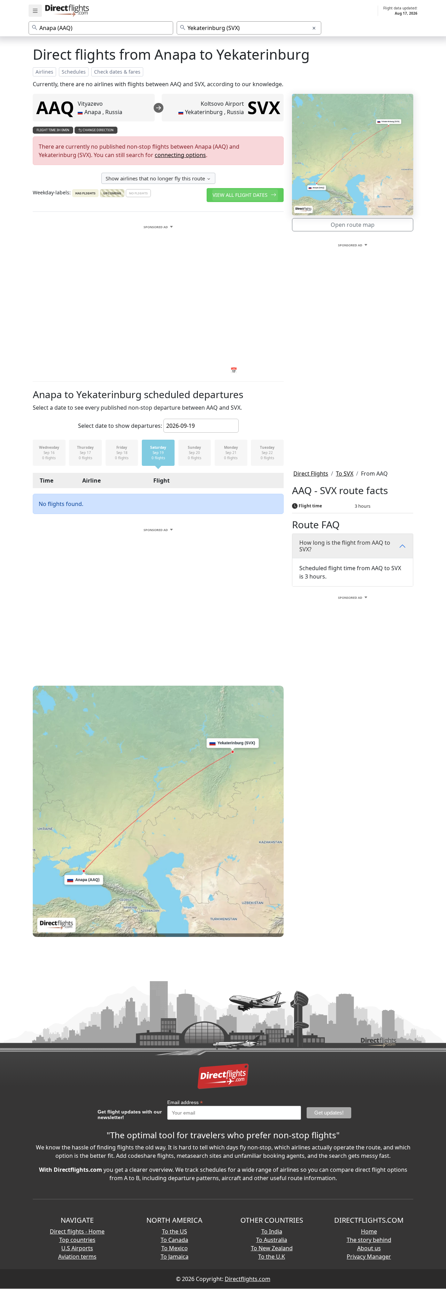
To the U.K (271, 1256)
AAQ (55, 107)
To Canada (174, 1240)
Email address (185, 1102)
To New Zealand (272, 1248)
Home (369, 1231)
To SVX (344, 473)
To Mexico (174, 1248)
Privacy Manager (369, 1256)
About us (369, 1248)
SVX (263, 107)
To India (271, 1231)
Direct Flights (310, 473)
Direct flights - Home (77, 1231)
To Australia (271, 1240)
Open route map (353, 225)
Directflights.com (247, 1279)
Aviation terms (77, 1256)
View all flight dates (241, 195)
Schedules (74, 71)
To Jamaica (175, 1256)
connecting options (180, 155)
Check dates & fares (117, 71)
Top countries (77, 1240)
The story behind (369, 1240)
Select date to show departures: (120, 426)
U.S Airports (77, 1248)
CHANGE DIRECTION (98, 130)
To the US (174, 1231)
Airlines (44, 71)
